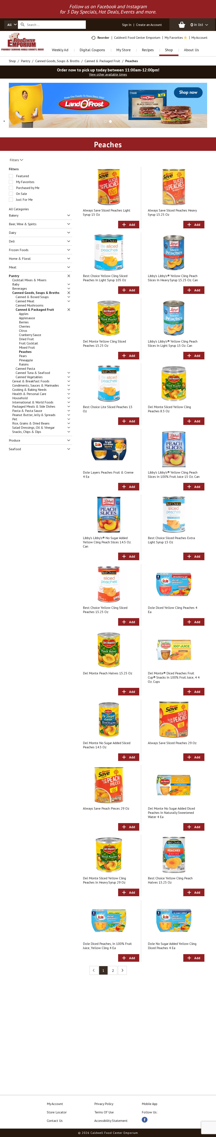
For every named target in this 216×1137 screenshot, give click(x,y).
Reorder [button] (103, 37)
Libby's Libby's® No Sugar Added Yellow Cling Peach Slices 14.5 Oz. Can (107, 542)
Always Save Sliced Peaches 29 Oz (172, 743)
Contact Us (55, 1120)
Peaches (131, 61)
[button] (108, 105)
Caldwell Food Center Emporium (137, 37)
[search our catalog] (22, 24)
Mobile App (149, 1104)
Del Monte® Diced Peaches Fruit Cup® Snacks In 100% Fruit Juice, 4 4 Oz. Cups (174, 677)
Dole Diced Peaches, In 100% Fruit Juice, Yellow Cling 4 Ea (107, 945)
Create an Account (149, 25)
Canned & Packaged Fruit (102, 61)
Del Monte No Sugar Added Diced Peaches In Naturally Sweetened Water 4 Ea (171, 812)
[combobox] (11, 24)
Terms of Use (104, 1112)
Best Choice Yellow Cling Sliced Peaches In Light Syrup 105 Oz (105, 278)
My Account (55, 1104)
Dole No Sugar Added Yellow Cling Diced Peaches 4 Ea (172, 945)
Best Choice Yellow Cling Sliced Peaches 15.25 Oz (105, 609)
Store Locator (57, 1112)
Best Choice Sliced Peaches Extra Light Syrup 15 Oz (171, 540)
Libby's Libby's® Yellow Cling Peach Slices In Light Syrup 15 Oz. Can (172, 343)
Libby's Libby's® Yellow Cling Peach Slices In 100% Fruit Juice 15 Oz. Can (174, 474)
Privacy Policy (103, 1104)
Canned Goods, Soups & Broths (57, 61)
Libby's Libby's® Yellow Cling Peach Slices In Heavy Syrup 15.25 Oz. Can (173, 278)
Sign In (126, 25)
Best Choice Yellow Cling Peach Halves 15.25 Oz (170, 880)
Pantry (25, 61)
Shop (12, 61)
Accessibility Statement (111, 1120)
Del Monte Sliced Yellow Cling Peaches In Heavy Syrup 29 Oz (104, 880)
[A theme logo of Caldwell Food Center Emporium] (27, 47)
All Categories (19, 209)
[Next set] (122, 970)
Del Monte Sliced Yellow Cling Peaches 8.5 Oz (169, 409)
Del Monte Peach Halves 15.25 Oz (107, 673)
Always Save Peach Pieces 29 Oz (106, 808)
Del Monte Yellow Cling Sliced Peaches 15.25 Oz (104, 343)
